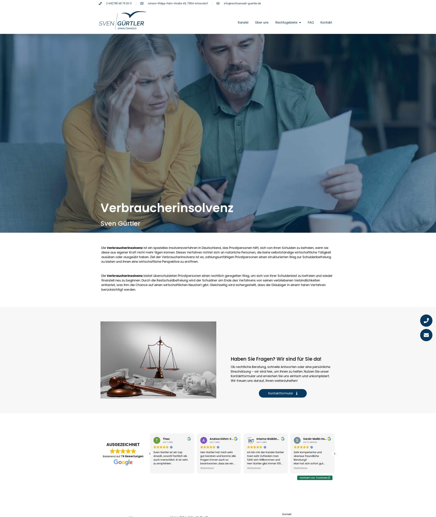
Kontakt (326, 22)
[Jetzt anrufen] (426, 320)
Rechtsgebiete (286, 22)
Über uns (262, 22)
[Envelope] (426, 335)
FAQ (311, 22)
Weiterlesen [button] (207, 468)
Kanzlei (243, 22)
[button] (334, 453)
